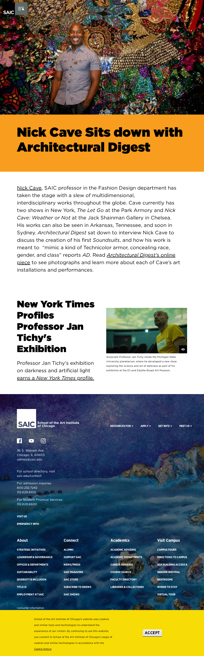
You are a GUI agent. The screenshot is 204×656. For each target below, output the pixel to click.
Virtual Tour (166, 594)
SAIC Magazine (73, 572)
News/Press (72, 564)
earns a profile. (55, 378)
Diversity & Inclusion (32, 579)
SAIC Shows (71, 594)
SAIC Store (71, 579)
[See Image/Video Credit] (183, 349)
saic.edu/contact (29, 476)
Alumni (68, 549)
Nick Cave (29, 188)
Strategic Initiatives (31, 549)
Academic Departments (126, 557)
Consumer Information (30, 607)
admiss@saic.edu (29, 459)
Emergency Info (28, 524)
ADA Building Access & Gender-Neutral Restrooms (172, 572)
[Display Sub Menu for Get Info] (171, 426)
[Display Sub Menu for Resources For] (132, 426)
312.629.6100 (26, 492)
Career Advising (121, 564)
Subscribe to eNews (77, 587)
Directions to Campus (172, 557)
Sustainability (27, 572)
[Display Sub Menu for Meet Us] (191, 426)
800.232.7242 (27, 488)
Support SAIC (72, 557)
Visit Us (22, 516)
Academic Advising (123, 549)
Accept (152, 632)
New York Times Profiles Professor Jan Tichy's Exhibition (56, 326)
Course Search (120, 572)
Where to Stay (167, 587)
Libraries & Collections (127, 587)
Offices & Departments (32, 564)
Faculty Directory (123, 579)
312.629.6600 (27, 504)
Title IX (22, 587)
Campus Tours (166, 549)
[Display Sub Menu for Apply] (150, 426)
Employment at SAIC (30, 594)
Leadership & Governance (34, 557)
